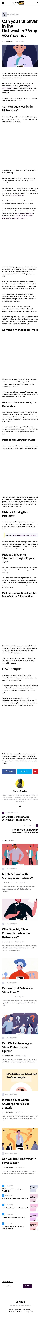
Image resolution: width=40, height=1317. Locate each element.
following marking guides (23, 213)
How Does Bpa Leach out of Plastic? (15, 1208)
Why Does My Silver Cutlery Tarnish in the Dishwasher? (16, 933)
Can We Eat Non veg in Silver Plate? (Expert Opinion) (17, 1047)
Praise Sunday (8, 41)
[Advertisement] (20, 146)
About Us (18, 1309)
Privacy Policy (28, 1311)
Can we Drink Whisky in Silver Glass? (17, 990)
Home (11, 1309)
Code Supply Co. (26, 1305)
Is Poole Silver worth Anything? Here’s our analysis (15, 1104)
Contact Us (26, 1309)
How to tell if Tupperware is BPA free (15, 1199)
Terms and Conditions (15, 1311)
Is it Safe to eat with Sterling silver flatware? (17, 876)
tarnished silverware (17, 195)
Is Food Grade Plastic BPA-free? (13, 1217)
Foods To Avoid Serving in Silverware (24, 535)
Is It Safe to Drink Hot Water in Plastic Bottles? (13, 1228)
